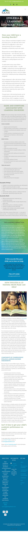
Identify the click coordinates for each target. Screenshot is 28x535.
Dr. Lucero (24, 318)
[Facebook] (4, 512)
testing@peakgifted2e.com (9, 441)
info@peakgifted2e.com (18, 1)
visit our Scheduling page (10, 444)
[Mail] (5, 515)
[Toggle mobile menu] (25, 9)
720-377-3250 (7, 1)
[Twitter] (7, 512)
